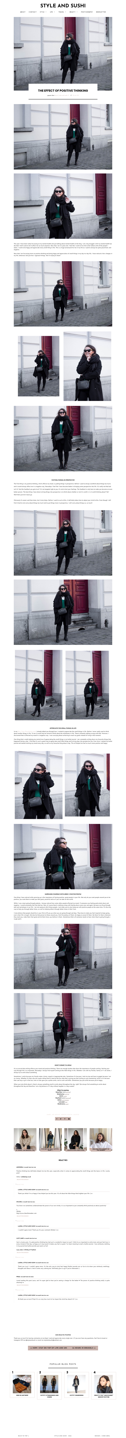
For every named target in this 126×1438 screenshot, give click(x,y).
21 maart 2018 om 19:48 (30, 1238)
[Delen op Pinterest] (65, 1119)
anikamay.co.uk (26, 1177)
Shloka (19, 1202)
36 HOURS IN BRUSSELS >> (84, 1348)
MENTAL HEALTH (66, 1115)
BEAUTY (73, 12)
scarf (67, 1104)
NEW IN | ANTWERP (22, 1395)
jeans (65, 1096)
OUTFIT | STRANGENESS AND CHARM (49, 1396)
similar (68, 1092)
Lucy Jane (20, 1238)
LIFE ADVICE (56, 1115)
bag (66, 1102)
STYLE (42, 12)
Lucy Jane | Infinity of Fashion (26, 1250)
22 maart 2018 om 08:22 (27, 1276)
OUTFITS (76, 1115)
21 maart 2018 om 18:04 (29, 1202)
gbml (108, 1436)
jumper (67, 1094)
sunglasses (65, 1100)
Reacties (20, 1184)
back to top (23, 1436)
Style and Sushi (63, 6)
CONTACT (33, 12)
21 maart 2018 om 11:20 (30, 1167)
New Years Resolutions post (27, 731)
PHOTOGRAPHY (87, 12)
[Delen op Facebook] (57, 1119)
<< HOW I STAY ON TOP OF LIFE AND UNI (49, 1348)
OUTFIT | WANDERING (76, 1395)
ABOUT (22, 12)
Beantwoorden (23, 1179)
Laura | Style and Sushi (61, 95)
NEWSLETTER (101, 12)
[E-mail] (69, 1119)
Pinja (18, 1276)
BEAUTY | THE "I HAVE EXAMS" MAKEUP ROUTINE (103, 1396)
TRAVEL (61, 12)
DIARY (49, 1115)
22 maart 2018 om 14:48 (42, 1189)
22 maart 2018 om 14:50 (42, 1262)
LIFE (51, 12)
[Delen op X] (61, 1119)
